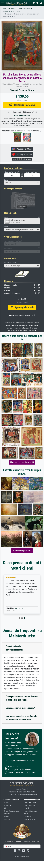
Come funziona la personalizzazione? (14, 648)
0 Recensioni (26, 159)
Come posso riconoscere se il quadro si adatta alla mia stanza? (22, 698)
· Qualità (26, 808)
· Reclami (6, 817)
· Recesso (7, 814)
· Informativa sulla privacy (12, 811)
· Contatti (6, 803)
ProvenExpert (18, 608)
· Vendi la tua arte (29, 805)
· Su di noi (7, 819)
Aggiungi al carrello (23, 307)
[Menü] (2, 3)
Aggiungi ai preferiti (23, 154)
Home (4, 9)
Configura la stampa (23, 104)
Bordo (6, 180)
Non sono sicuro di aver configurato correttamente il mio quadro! (21, 718)
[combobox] (22, 183)
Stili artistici (12, 9)
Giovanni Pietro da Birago (12, 11)
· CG (5, 808)
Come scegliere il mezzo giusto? (20, 708)
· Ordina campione (30, 819)
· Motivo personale (30, 803)
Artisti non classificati (25, 9)
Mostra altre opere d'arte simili (22, 462)
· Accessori (27, 817)
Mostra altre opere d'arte (22, 550)
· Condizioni (7, 805)
